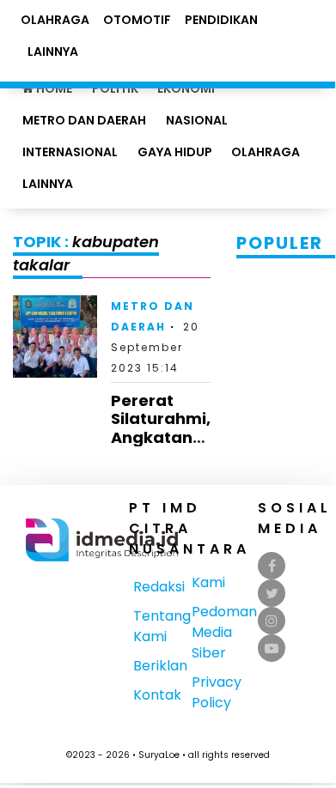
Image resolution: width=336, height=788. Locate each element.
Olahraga (265, 152)
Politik (115, 88)
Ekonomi (186, 88)
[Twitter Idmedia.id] (272, 593)
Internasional (70, 152)
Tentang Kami (162, 626)
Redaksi (159, 587)
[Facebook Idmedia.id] (272, 566)
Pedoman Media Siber (224, 632)
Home (53, 88)
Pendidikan (221, 19)
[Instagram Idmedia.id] (272, 621)
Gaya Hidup (174, 152)
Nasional (197, 120)
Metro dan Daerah (84, 120)
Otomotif (137, 19)
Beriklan (160, 666)
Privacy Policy (216, 692)
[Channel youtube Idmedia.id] (271, 648)
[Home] (102, 539)
